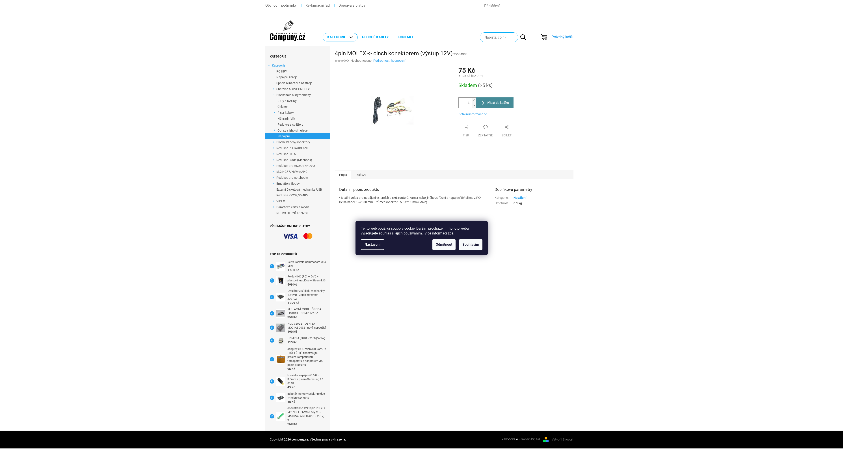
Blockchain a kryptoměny (293, 95)
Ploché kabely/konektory (293, 142)
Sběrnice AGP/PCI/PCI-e (293, 89)
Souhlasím (470, 244)
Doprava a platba (352, 5)
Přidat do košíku (498, 102)
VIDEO (280, 201)
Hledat (521, 37)
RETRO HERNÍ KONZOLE (293, 213)
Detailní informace (470, 114)
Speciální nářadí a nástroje (294, 83)
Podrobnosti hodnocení (389, 60)
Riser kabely (285, 112)
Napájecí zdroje (286, 77)
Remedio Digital (529, 439)
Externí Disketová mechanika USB (299, 189)
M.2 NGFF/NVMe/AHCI (292, 171)
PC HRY (281, 71)
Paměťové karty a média (292, 207)
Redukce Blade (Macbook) (294, 160)
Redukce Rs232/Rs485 (292, 195)
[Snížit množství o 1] (474, 105)
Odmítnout (444, 244)
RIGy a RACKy (287, 101)
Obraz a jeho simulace (292, 130)
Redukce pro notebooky (292, 177)
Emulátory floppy (288, 183)
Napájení (283, 136)
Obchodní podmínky (281, 5)
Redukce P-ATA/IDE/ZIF (292, 148)
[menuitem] (340, 37)
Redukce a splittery (290, 124)
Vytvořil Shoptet (562, 439)
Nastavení (372, 244)
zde (450, 233)
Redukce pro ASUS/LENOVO (295, 165)
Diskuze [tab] (361, 175)
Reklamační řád (317, 5)
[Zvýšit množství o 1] (474, 100)
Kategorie (278, 65)
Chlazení (283, 106)
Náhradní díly (286, 118)
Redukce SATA (286, 154)
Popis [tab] (343, 175)
